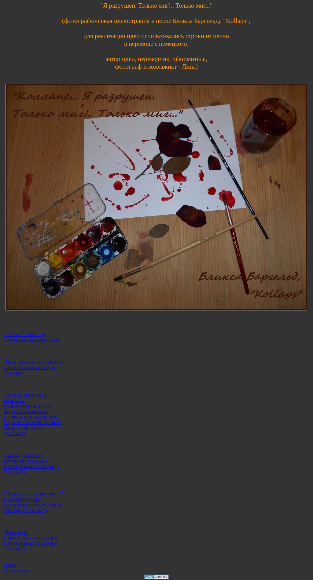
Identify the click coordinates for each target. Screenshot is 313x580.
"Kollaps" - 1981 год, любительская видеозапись (32, 337)
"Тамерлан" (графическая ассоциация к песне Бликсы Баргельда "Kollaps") (31, 540)
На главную (16, 570)
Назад (10, 565)
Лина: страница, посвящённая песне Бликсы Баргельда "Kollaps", (35, 367)
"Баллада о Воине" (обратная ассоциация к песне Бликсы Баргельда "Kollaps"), (31, 463)
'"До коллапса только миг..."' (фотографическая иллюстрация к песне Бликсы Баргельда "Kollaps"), (35, 502)
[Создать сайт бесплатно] (156, 577)
